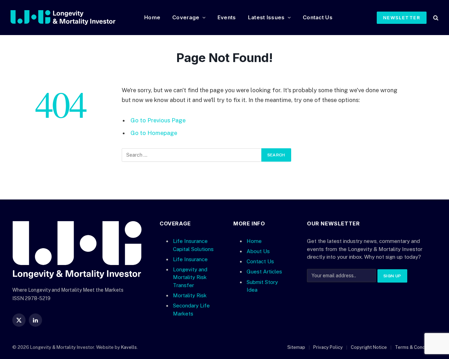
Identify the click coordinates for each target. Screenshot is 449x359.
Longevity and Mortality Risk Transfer (190, 277)
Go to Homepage (153, 132)
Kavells (129, 347)
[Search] (435, 18)
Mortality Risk (190, 295)
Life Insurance (190, 259)
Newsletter (401, 17)
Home (152, 17)
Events (226, 17)
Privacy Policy (328, 347)
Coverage (185, 17)
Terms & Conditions (416, 347)
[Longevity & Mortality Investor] (72, 17)
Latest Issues (266, 17)
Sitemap (296, 347)
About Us (258, 251)
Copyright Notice (369, 347)
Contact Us (318, 17)
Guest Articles (264, 272)
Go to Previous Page (158, 120)
